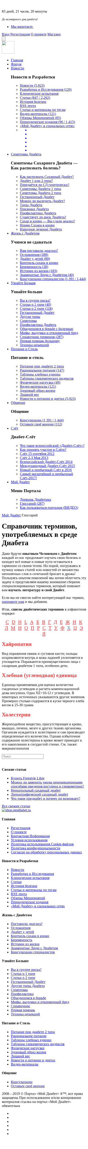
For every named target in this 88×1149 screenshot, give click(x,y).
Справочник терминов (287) (41, 337)
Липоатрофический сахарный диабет (39, 794)
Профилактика (22, 994)
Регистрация (20, 34)
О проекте (38, 34)
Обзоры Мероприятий (28, 898)
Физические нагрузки (27, 1048)
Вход (5, 34)
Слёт (14, 428)
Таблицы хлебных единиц (40, 374)
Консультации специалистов (33, 952)
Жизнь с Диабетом (25, 233)
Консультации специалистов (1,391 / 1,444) (53, 279)
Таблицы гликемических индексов (47, 378)
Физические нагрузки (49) (40, 382)
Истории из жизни (25, 944)
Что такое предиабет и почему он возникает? (45, 798)
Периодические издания (29, 902)
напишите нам (13, 602)
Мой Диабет (20, 482)
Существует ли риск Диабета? (43, 217)
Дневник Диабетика (35, 499)
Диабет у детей (22, 932)
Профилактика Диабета (38, 213)
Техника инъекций (34, 345)
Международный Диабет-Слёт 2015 (47, 466)
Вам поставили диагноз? (39, 250)
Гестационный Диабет (37, 197)
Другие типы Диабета (28, 986)
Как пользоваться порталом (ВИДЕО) (49, 507)
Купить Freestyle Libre (27, 778)
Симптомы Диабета (26, 154)
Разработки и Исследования (32, 874)
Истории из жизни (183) (38, 271)
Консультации (21, 1082)
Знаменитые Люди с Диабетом (34, 948)
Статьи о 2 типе (23, 978)
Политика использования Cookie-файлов (42, 844)
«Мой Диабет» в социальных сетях (38, 906)
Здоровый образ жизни (37, 390)
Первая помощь (23, 1010)
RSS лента (28, 106)
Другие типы (30, 317)
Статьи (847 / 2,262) (35, 98)
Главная (17, 60)
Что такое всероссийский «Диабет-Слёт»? (52, 445)
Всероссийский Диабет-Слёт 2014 (46, 462)
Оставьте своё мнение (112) (41, 424)
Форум (16, 64)
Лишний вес (29, 394)
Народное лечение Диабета (41, 229)
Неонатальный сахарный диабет (36, 790)
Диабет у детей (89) (35, 259)
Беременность (21, 940)
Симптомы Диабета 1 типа (40, 189)
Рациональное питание (28, 1036)
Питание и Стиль (24, 349)
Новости (17, 68)
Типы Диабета (31, 205)
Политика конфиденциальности (35, 848)
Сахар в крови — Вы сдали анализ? (47, 221)
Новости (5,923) (32, 85)
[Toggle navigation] (3, 38)
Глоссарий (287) (32, 503)
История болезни (33, 102)
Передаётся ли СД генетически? (44, 185)
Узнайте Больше (23, 283)
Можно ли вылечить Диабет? (42, 201)
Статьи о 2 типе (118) (36, 308)
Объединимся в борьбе (28, 998)
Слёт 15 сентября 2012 (37, 454)
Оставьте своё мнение (28, 1086)
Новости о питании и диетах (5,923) (48, 399)
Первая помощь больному (40, 341)
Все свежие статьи (16, 806)
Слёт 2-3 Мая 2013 (34, 458)
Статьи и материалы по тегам (42, 110)
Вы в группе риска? (35, 300)
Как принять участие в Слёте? (43, 450)
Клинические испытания (39, 93)
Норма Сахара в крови (37, 225)
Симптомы (28, 321)
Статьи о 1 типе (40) (35, 304)
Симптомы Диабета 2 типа (40, 193)
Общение (18, 403)
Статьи (16, 882)
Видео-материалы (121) (38, 114)
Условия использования (29, 840)
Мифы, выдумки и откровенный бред (49, 333)
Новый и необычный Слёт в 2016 (46, 470)
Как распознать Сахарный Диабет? (47, 177)
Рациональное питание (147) (42, 370)
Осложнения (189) (34, 255)
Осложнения (20, 928)
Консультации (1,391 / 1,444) (42, 420)
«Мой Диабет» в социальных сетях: (47, 126)
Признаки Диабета (34, 209)
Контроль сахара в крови (39, 263)
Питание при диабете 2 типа (42, 366)
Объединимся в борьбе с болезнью (46, 329)
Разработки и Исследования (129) (46, 89)
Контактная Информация (30, 836)
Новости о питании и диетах (33, 1060)
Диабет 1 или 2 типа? (36, 181)
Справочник (20, 1006)
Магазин (54, 34)
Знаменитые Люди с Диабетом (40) (47, 275)
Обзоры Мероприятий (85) (40, 118)
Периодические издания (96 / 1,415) (47, 122)
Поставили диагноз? (26, 924)
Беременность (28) (34, 267)
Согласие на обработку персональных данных (46, 852)
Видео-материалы (24, 1064)
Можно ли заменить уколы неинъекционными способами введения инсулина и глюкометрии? (47, 784)
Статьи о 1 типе (23, 974)
